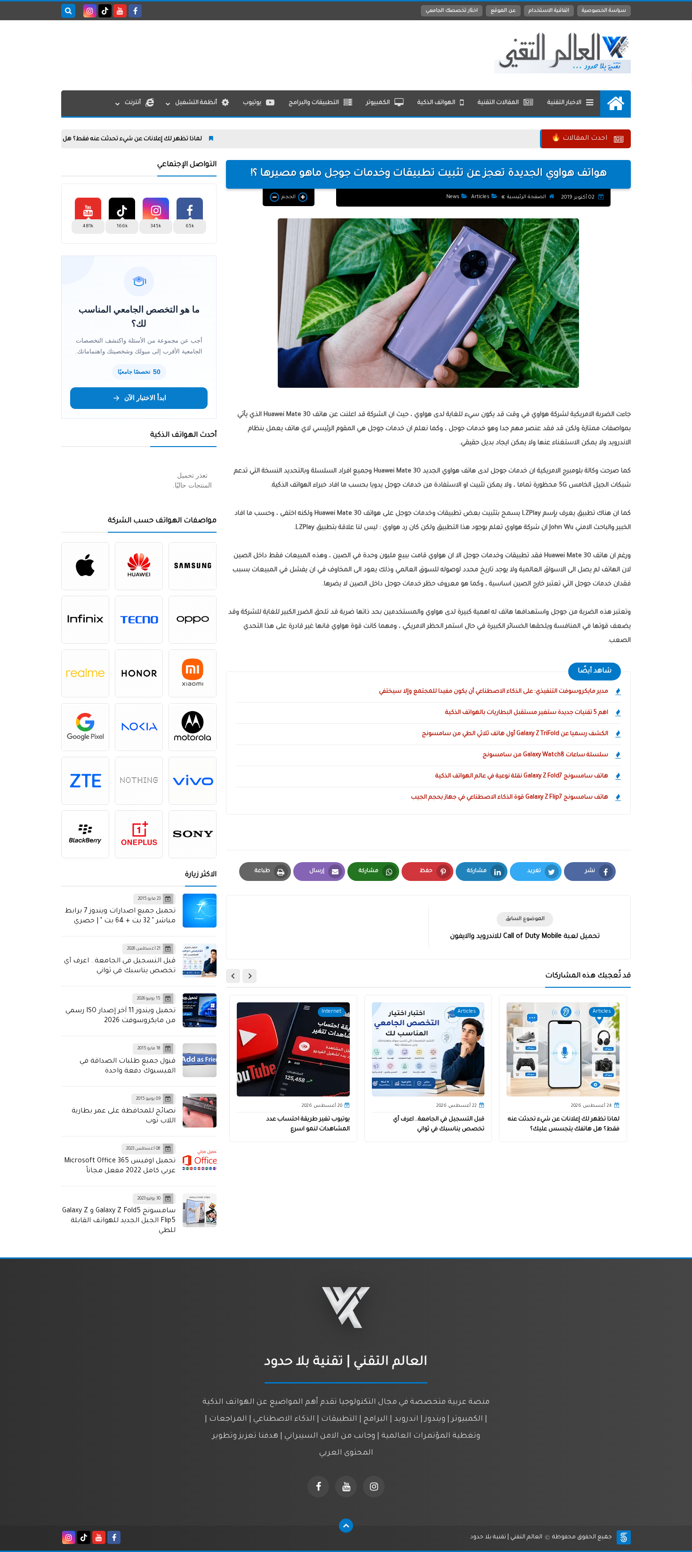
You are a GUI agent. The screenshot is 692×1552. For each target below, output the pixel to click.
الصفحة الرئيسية (526, 197)
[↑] (346, 1526)
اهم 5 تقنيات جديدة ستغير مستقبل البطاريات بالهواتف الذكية (526, 713)
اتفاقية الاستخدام (549, 11)
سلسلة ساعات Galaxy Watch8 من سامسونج (545, 755)
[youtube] (120, 10)
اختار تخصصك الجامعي (452, 11)
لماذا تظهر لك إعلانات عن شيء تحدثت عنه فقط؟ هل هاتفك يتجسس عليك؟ (154, 139)
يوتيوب (252, 103)
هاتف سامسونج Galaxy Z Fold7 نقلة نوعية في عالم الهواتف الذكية (521, 776)
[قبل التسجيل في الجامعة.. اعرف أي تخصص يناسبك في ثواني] (200, 960)
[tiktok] (105, 10)
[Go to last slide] (249, 976)
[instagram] (90, 10)
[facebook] (135, 10)
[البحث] (68, 11)
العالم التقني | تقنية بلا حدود (506, 1537)
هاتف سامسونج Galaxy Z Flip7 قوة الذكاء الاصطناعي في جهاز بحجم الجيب (509, 797)
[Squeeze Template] (624, 1537)
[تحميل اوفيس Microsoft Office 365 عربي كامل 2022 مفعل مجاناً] (200, 1160)
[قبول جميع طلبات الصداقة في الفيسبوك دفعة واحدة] (200, 1060)
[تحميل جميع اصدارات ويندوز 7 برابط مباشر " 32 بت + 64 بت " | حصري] (200, 911)
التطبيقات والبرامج (314, 103)
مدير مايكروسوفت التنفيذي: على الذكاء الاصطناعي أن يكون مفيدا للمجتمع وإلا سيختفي (493, 691)
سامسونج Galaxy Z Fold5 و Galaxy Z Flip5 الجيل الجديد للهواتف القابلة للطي (119, 1221)
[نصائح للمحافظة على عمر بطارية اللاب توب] (200, 1111)
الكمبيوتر (378, 103)
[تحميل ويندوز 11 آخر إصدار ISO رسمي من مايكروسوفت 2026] (200, 1010)
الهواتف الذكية (436, 103)
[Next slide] (233, 976)
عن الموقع (503, 11)
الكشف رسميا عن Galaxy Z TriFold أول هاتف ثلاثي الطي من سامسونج (515, 734)
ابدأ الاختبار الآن (145, 397)
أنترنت (133, 103)
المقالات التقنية (498, 103)
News (452, 197)
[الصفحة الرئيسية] (615, 103)
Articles (480, 197)
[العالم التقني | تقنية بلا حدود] (562, 52)
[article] (332, 927)
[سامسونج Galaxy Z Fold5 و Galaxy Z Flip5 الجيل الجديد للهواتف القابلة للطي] (200, 1210)
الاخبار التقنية (564, 103)
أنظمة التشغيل (196, 103)
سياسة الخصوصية (604, 11)
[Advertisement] (232, 53)
